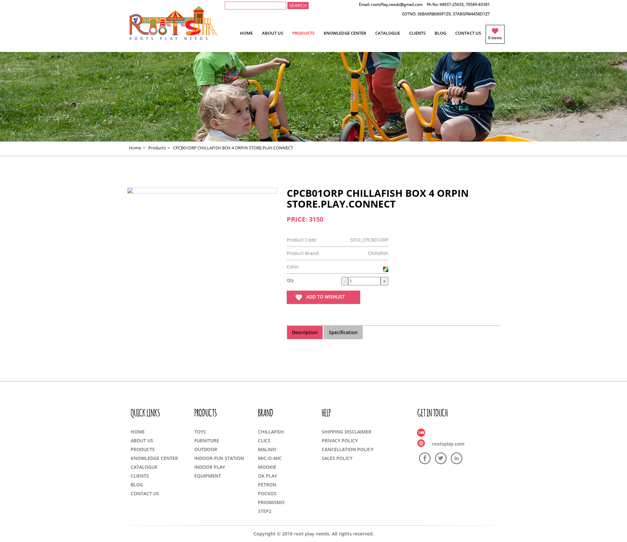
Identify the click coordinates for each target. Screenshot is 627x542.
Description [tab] (305, 332)
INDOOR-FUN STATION (219, 458)
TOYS (200, 432)
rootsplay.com (448, 444)
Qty (290, 280)
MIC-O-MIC (270, 458)
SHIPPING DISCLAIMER (346, 432)
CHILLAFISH (271, 432)
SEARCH (298, 5)
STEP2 (264, 511)
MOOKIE (267, 467)
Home (135, 148)
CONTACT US (468, 33)
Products (157, 148)
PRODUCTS (303, 33)
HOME (246, 33)
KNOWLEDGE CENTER (345, 33)
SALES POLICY (337, 458)
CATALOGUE (387, 33)
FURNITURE (206, 440)
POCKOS (267, 493)
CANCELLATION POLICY (347, 449)
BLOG (440, 33)
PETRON (267, 485)
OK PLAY (267, 476)
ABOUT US (272, 33)
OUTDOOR (205, 449)
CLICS (264, 440)
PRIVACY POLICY (340, 440)
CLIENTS (417, 33)
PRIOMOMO (271, 502)
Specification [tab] (343, 332)
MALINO (267, 449)
